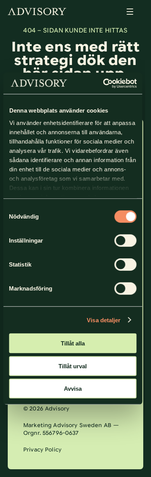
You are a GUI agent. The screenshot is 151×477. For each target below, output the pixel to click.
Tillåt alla (73, 343)
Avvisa (73, 388)
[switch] (125, 240)
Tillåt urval (72, 365)
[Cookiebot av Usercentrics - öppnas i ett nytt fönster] (104, 83)
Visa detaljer (103, 319)
